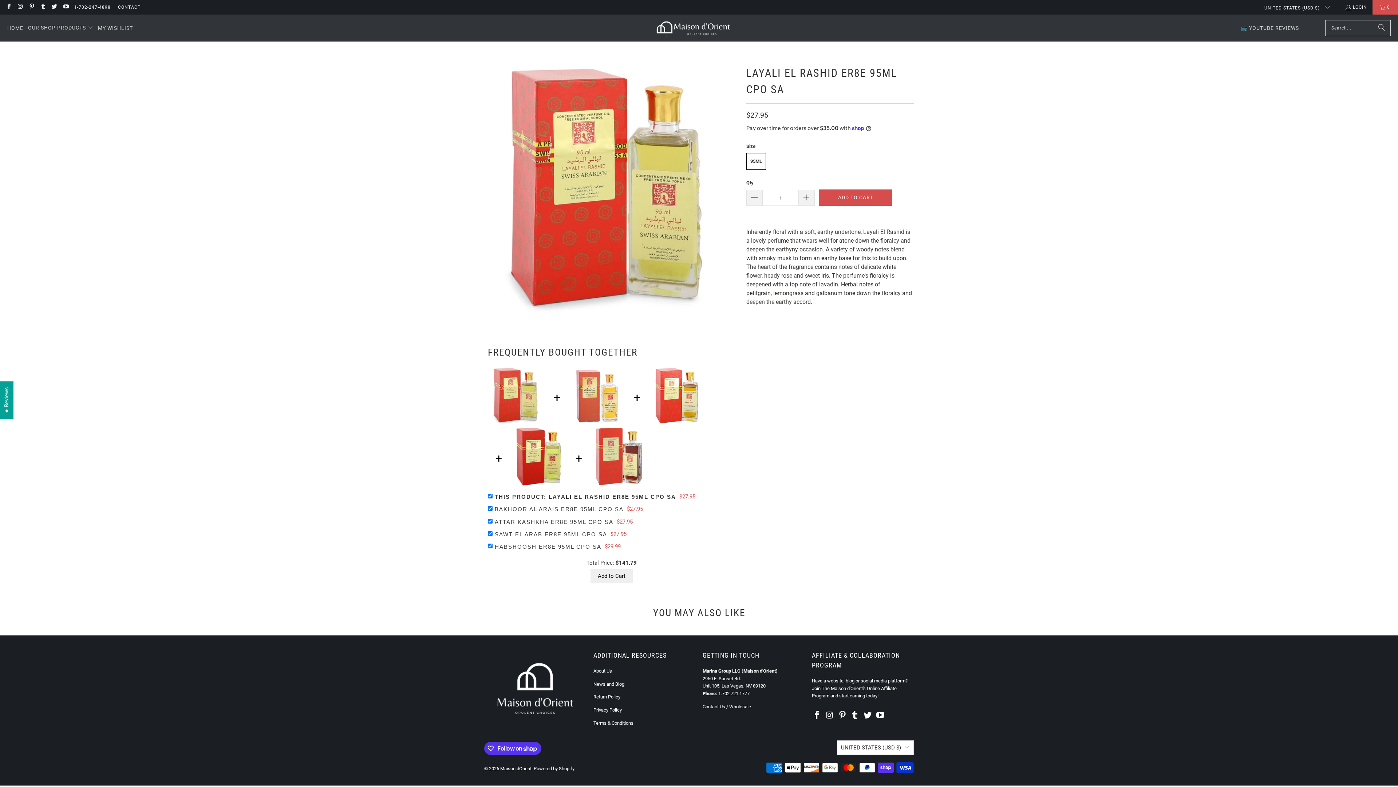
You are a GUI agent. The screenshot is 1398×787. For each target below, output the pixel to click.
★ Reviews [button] (6, 400)
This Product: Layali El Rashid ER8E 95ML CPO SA (585, 497)
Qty (750, 182)
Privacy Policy (607, 710)
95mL (756, 161)
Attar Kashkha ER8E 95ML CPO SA (554, 522)
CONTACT (129, 7)
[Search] (1382, 28)
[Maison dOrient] (693, 28)
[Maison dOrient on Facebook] (8, 7)
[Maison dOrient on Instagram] (20, 7)
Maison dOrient (516, 768)
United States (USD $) (1292, 8)
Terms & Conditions (613, 723)
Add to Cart (611, 576)
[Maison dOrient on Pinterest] (31, 7)
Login (1360, 7)
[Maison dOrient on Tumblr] (43, 7)
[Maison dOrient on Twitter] (54, 7)
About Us (602, 671)
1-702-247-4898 (92, 7)
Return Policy (606, 697)
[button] (60, 28)
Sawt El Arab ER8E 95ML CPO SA (551, 534)
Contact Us (714, 706)
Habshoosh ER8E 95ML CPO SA (548, 547)
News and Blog (608, 684)
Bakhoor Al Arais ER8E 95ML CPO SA (559, 509)
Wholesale (740, 706)
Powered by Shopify (554, 768)
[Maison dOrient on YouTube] (65, 7)
